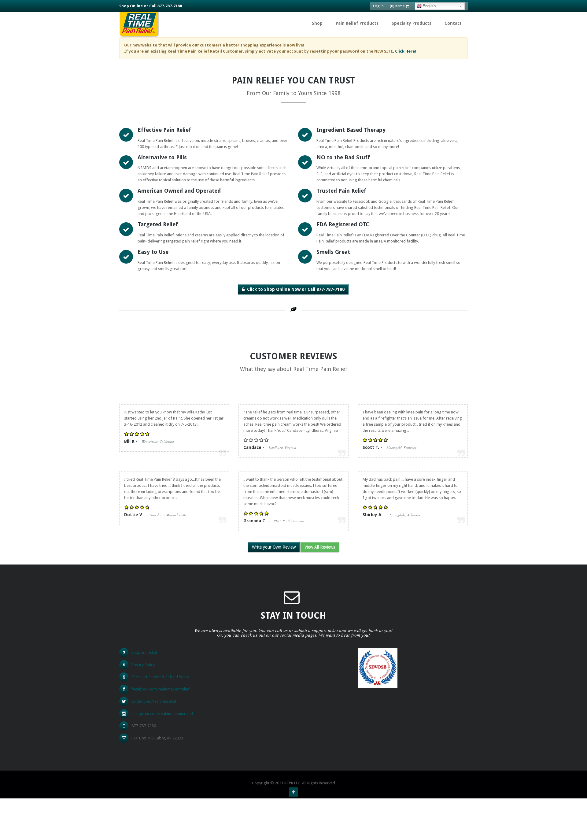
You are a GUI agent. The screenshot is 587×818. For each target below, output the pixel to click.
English (429, 6)
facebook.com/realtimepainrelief (160, 689)
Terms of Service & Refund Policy (160, 677)
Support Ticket (144, 652)
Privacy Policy (143, 664)
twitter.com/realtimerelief (153, 701)
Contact (453, 23)
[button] (293, 289)
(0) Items (397, 6)
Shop (317, 23)
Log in (378, 6)
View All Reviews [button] (320, 547)
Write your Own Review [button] (274, 547)
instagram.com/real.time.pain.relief (162, 713)
